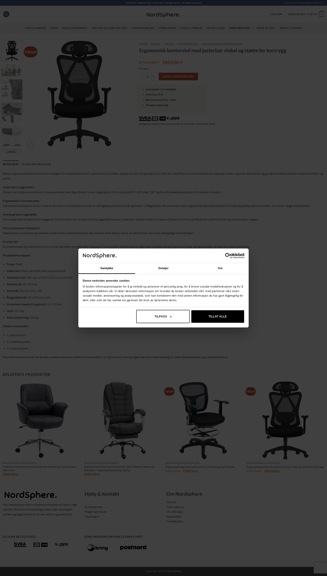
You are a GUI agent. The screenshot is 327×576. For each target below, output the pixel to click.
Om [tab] (220, 268)
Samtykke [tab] (106, 268)
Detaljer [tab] (163, 268)
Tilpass (161, 316)
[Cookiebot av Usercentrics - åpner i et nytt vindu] (227, 256)
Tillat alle (218, 316)
